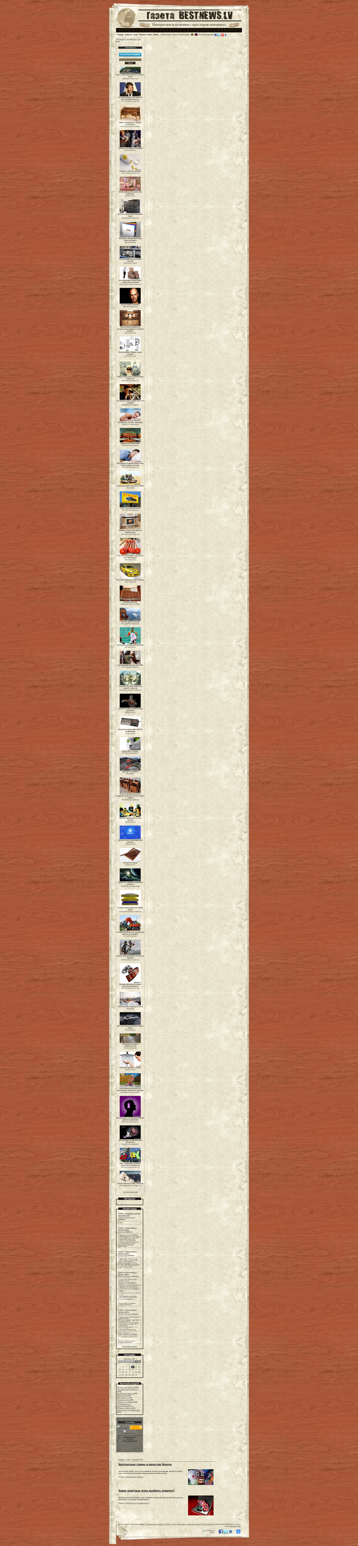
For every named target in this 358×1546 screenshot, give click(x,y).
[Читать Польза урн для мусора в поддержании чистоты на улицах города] (130, 792)
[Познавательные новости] (130, 284)
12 (120, 1370)
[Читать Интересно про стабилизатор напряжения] (130, 728)
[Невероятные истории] (130, 126)
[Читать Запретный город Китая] (130, 442)
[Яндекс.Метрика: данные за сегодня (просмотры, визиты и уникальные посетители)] (129, 1432)
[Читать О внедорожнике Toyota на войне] (130, 484)
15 (130, 1370)
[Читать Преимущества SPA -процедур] (130, 421)
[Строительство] (130, 936)
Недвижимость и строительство (123, 1405)
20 (123, 1372)
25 (139, 1372)
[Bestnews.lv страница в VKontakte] (230, 1533)
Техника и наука (123, 1400)
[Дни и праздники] (130, 306)
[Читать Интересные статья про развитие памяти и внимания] (130, 1116)
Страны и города (124, 1408)
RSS (238, 1526)
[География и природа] (130, 624)
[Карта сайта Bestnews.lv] (238, 1533)
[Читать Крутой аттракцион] (130, 770)
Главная (121, 1460)
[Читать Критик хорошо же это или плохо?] (130, 817)
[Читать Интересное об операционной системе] (130, 839)
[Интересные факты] (130, 218)
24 (136, 1372)
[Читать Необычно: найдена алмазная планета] (130, 881)
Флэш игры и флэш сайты (127, 1229)
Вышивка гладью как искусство (129, 1215)
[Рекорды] (130, 774)
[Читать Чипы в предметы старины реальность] (130, 121)
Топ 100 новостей (130, 1192)
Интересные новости (125, 1387)
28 (126, 1375)
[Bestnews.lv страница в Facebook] (221, 1533)
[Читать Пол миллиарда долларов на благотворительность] (130, 96)
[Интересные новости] (130, 534)
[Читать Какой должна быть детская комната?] (130, 190)
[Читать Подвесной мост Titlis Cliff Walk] (130, 1182)
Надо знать (121, 1396)
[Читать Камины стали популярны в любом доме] (130, 529)
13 (123, 1370)
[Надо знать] (130, 196)
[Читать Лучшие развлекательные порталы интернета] (130, 983)
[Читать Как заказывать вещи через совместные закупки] (130, 279)
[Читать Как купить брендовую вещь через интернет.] (130, 237)
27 (123, 1375)
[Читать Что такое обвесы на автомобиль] (130, 578)
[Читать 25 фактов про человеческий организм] (130, 707)
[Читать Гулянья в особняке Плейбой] (130, 147)
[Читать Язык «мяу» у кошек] (130, 750)
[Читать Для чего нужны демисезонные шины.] (130, 1024)
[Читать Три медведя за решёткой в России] (130, 258)
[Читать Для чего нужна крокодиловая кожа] (130, 213)
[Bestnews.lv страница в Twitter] (225, 1533)
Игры (168, 1524)
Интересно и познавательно (128, 1410)
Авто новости (122, 1398)
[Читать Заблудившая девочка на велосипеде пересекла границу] (130, 1087)
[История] (130, 488)
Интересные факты (125, 1394)
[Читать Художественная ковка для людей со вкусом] (130, 685)
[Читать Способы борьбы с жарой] (130, 1066)
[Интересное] (130, 150)
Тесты (173, 1524)
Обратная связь (193, 1524)
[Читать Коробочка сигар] (130, 601)
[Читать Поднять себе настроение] (130, 170)
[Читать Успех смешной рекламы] (130, 507)
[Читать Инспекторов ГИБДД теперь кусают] (130, 351)
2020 (128, 1460)
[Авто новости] (130, 582)
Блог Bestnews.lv (207, 1524)
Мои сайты (181, 1524)
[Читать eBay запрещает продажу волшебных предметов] (130, 1162)
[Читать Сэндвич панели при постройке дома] (130, 906)
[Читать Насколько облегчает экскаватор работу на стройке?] (130, 931)
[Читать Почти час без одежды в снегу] (130, 1005)
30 (133, 1375)
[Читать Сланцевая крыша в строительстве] (130, 1043)
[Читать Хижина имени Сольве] (130, 620)
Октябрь (135, 1460)
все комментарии (130, 1347)
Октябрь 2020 (129, 1359)
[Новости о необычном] (130, 886)
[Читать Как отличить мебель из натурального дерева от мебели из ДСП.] (130, 326)
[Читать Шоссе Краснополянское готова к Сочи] (130, 73)
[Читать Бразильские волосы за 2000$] (130, 664)
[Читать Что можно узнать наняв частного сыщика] (130, 399)
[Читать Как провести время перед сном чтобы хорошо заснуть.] (130, 462)
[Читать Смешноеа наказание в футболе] (130, 643)
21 (126, 1372)
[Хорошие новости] (130, 79)
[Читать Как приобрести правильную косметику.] (130, 1139)
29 (130, 1375)
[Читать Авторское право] (130, 861)
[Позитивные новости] (130, 101)
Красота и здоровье (125, 1402)
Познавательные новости (127, 1390)
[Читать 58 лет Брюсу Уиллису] (130, 303)
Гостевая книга (151, 1524)
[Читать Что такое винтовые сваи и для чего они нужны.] (130, 554)
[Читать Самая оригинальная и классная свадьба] (130, 954)
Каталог (161, 1524)
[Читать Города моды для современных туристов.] (130, 375)
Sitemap (232, 1526)
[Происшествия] (130, 263)
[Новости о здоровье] (130, 424)
